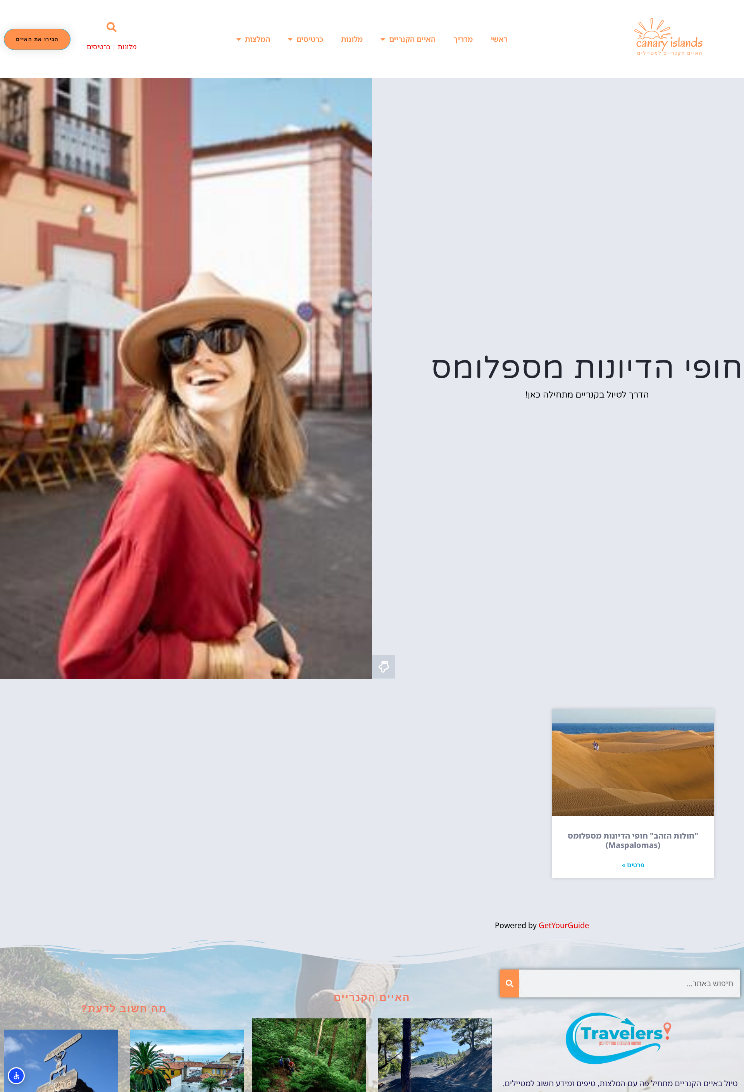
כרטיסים (309, 39)
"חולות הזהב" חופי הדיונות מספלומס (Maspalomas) (633, 840)
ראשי (499, 39)
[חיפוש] (509, 983)
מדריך (463, 39)
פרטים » (633, 865)
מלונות (352, 39)
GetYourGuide (564, 925)
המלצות (257, 39)
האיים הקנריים (412, 39)
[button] (111, 27)
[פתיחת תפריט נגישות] (16, 1075)
